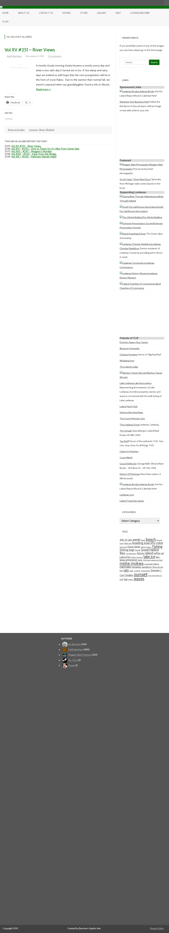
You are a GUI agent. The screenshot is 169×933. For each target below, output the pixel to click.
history (141, 553)
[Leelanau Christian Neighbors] (136, 244)
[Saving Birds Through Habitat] (135, 196)
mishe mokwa (132, 563)
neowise (136, 566)
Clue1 (5, 21)
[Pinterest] (158, 3)
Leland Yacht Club (128, 406)
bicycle (159, 540)
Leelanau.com (127, 494)
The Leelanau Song (129, 424)
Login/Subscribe (140, 12)
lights (140, 560)
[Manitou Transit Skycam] (133, 372)
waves (139, 578)
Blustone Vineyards (129, 348)
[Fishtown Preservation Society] (136, 223)
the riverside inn (155, 575)
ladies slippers (137, 557)
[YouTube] (151, 3)
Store (83, 12)
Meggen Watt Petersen (79, 654)
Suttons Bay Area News (131, 412)
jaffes (157, 553)
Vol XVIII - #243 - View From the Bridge (33, 154)
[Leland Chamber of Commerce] (137, 283)
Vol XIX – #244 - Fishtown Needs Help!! (33, 156)
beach (151, 539)
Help (118, 12)
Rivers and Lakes (16, 129)
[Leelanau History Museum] (134, 273)
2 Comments (54, 56)
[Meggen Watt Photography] (134, 164)
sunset (141, 574)
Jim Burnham (74, 644)
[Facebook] (147, 3)
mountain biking (151, 564)
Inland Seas (140, 233)
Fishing (157, 546)
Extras (67, 12)
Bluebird (50, 129)
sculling (137, 571)
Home (5, 12)
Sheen (71, 665)
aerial (136, 540)
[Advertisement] (142, 137)
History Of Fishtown (130, 474)
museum (33, 129)
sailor (131, 571)
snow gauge (145, 571)
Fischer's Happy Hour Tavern (134, 342)
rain (126, 570)
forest (137, 550)
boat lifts (149, 543)
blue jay (128, 543)
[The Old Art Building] (131, 217)
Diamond (123, 547)
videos (130, 579)
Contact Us (46, 12)
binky (122, 543)
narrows (125, 567)
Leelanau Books (146, 91)
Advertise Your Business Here (134, 101)
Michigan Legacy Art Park (153, 560)
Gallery (101, 12)
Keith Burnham (14, 56)
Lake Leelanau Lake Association (136, 383)
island (149, 553)
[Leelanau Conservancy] (132, 263)
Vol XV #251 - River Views (26, 146)
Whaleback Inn (127, 360)
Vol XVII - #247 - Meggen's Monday (31, 151)
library (42, 129)
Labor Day (125, 557)
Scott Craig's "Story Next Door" (135, 179)
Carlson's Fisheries (129, 451)
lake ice (149, 556)
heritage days (131, 553)
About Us (23, 12)
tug (125, 579)
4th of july (126, 539)
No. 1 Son (73, 660)
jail (162, 553)
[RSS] (161, 3)
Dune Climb (134, 546)
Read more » (43, 89)
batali (143, 540)
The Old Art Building (152, 217)
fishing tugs (127, 549)
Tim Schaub (126, 430)
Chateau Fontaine (128, 354)
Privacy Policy (157, 928)
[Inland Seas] (127, 233)
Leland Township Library (132, 500)
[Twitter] (144, 3)
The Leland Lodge (129, 366)
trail (121, 579)
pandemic (147, 567)
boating (137, 543)
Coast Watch (126, 457)
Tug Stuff (124, 441)
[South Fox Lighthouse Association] (138, 206)
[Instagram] (154, 3)
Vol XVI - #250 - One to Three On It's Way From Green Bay (45, 148)
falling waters (146, 547)
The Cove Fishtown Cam (132, 418)
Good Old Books (128, 463)
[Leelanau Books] (129, 91)
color (159, 543)
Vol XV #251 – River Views (30, 50)
